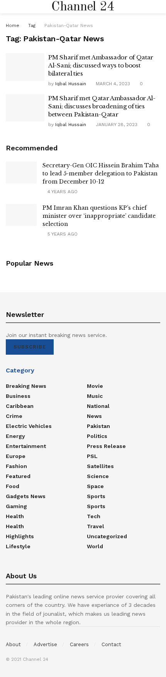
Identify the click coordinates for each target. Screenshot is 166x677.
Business (18, 396)
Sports (96, 496)
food (12, 486)
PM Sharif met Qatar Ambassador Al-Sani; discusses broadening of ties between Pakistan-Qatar (102, 106)
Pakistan (98, 426)
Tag (32, 25)
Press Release (106, 446)
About (13, 644)
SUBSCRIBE (30, 347)
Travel (95, 526)
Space (95, 486)
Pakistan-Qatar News (68, 25)
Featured (18, 476)
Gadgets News (26, 496)
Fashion (16, 466)
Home (12, 25)
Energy (15, 436)
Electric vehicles (29, 426)
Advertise (45, 644)
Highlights (20, 536)
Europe (15, 456)
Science (98, 476)
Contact (111, 644)
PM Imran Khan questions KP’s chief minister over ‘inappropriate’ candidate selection (99, 215)
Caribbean (20, 406)
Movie (95, 386)
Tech (93, 516)
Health (15, 516)
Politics (97, 436)
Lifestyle (18, 546)
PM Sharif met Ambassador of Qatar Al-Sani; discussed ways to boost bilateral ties (100, 65)
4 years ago (62, 191)
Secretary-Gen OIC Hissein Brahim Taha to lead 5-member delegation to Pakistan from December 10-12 (100, 173)
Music (95, 396)
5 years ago (62, 234)
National (98, 406)
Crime (14, 416)
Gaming (16, 506)
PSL (92, 456)
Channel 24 (82, 6)
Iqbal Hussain (70, 83)
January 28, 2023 (115, 124)
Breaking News (26, 386)
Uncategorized (107, 536)
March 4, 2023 (112, 83)
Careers (79, 644)
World (95, 546)
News (94, 416)
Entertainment (26, 446)
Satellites (100, 466)
